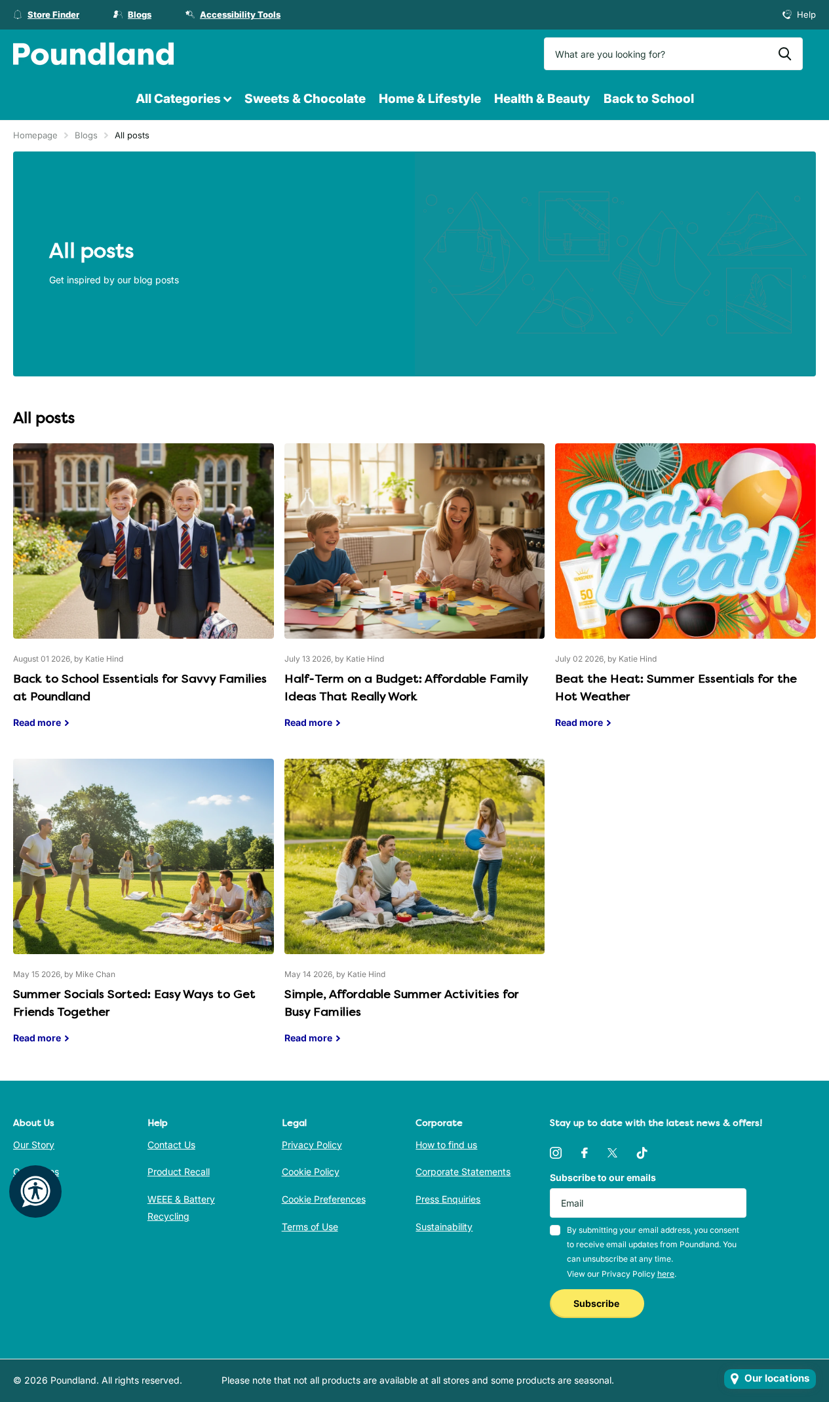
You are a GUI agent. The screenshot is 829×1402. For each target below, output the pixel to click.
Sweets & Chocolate (305, 98)
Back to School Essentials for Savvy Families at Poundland (143, 595)
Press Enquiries (447, 1199)
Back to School (649, 98)
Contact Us (171, 1144)
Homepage (35, 135)
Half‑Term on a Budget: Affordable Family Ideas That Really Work (414, 595)
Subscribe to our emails (603, 1177)
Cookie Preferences (324, 1199)
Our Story (33, 1144)
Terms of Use (310, 1226)
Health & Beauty (542, 98)
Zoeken (785, 53)
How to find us (446, 1144)
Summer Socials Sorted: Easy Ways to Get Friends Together (143, 911)
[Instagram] (556, 1153)
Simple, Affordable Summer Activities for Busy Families (414, 911)
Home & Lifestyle (430, 98)
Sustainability (443, 1226)
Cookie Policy (310, 1171)
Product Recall (178, 1171)
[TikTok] (642, 1153)
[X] (612, 1152)
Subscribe (597, 1303)
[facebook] (584, 1153)
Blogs (86, 135)
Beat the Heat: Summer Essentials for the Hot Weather (685, 595)
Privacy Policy (312, 1144)
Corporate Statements (463, 1171)
